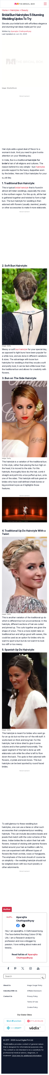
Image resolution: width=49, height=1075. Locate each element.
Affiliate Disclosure (34, 991)
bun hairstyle (21, 349)
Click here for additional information (27, 1055)
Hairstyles (14, 10)
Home (5, 10)
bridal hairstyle (21, 187)
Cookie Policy (32, 1007)
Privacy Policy (32, 996)
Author (7, 909)
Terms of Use (32, 1002)
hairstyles (40, 166)
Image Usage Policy (34, 985)
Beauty (24, 10)
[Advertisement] (24, 124)
